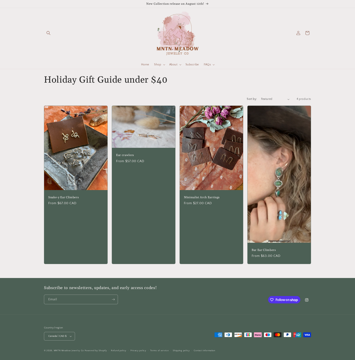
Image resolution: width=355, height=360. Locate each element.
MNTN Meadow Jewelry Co (69, 350)
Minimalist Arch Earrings (202, 197)
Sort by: (252, 99)
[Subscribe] (113, 299)
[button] (48, 33)
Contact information (204, 350)
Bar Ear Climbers (264, 250)
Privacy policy (138, 350)
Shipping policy (181, 350)
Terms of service (159, 350)
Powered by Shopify (96, 350)
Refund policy (118, 350)
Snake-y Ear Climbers (63, 197)
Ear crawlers (125, 155)
